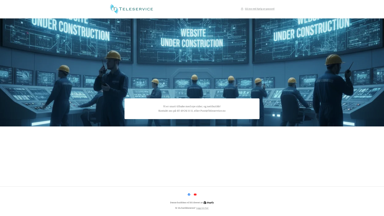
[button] (257, 9)
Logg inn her (202, 208)
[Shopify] (208, 202)
